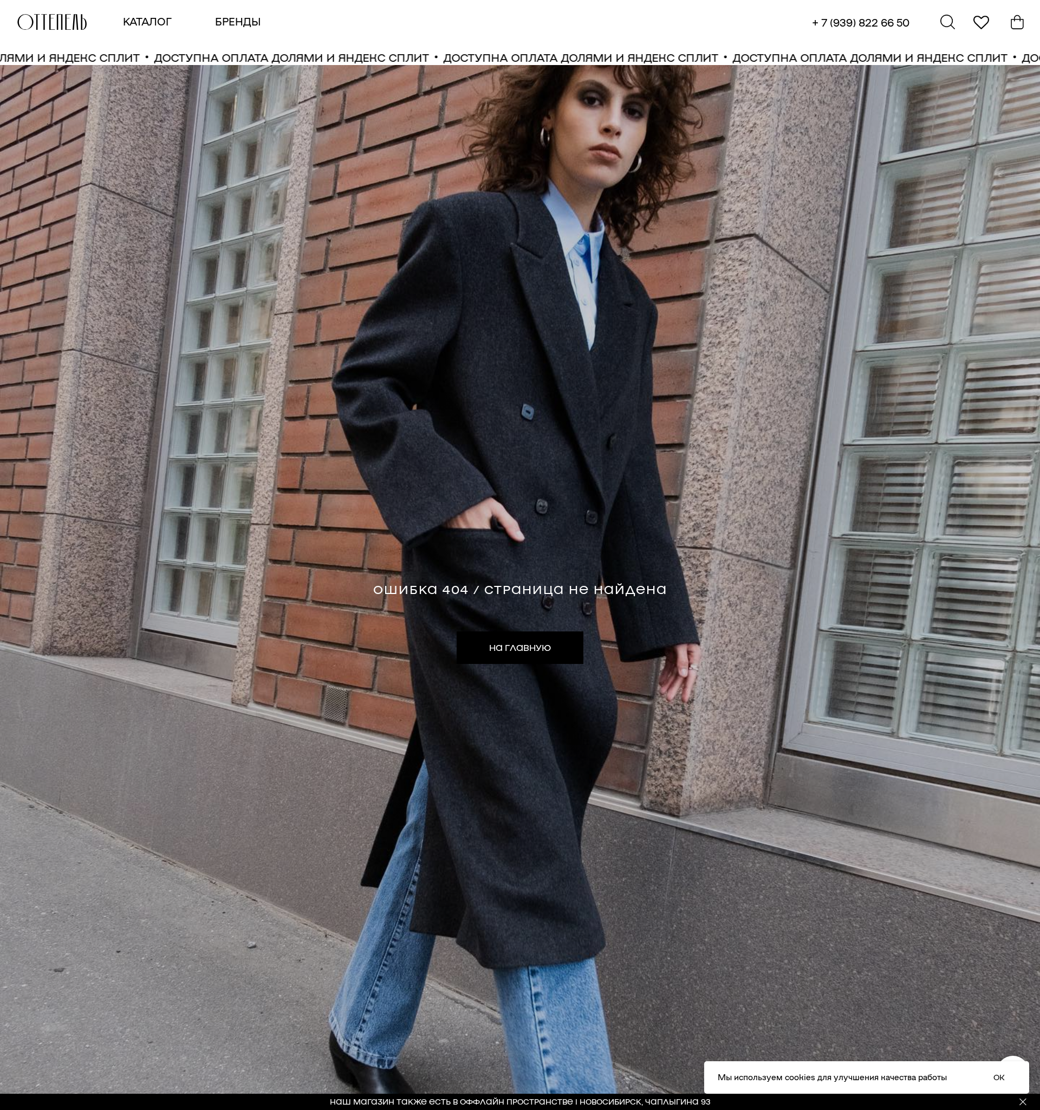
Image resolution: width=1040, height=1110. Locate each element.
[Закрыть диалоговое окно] (1023, 17)
